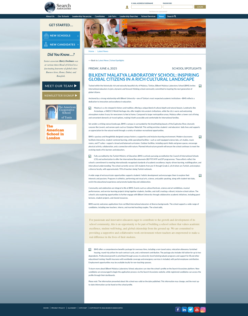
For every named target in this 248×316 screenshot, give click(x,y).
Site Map (83, 308)
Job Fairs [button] (112, 16)
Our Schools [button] (63, 16)
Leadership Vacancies (81, 16)
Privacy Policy (58, 308)
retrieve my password (158, 11)
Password (167, 3)
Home (46, 308)
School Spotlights (117, 60)
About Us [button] (50, 16)
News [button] (161, 16)
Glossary (72, 308)
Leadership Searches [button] (129, 16)
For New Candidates (51, 41)
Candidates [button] (100, 16)
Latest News (103, 60)
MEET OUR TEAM (59, 86)
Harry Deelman (66, 61)
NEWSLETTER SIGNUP (59, 95)
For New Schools (49, 32)
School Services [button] (148, 16)
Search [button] (170, 16)
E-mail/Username (142, 3)
